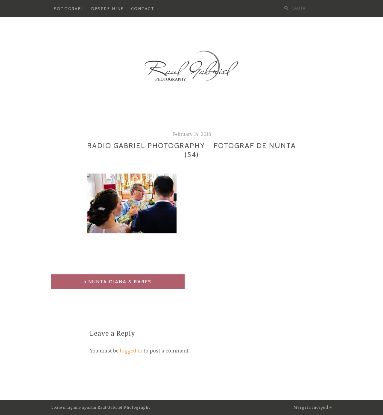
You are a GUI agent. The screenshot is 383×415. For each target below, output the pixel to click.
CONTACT (143, 8)
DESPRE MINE (107, 8)
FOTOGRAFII (69, 8)
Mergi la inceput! (311, 407)
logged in (131, 351)
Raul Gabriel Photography (124, 407)
